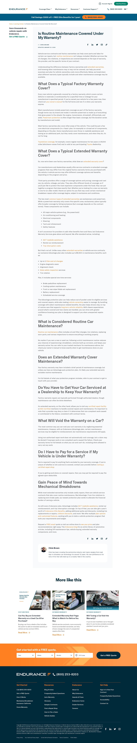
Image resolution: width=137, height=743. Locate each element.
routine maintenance (64, 56)
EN (125, 9)
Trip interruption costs (52, 246)
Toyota (89, 144)
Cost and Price (23, 612)
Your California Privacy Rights (32, 737)
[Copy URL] (106, 45)
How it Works (21, 697)
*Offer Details (73, 737)
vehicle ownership (76, 302)
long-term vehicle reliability (72, 307)
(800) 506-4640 (95, 17)
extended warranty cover (93, 161)
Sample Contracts (50, 704)
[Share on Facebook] (88, 45)
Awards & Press (78, 697)
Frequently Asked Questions (54, 693)
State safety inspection (49, 270)
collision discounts (65, 513)
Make (39, 655)
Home (11, 24)
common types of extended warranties (64, 199)
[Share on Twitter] (97, 45)
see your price (86, 524)
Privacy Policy (20, 737)
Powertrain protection (51, 118)
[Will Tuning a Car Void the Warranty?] (102, 600)
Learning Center (18, 24)
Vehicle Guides (49, 716)
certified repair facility (97, 406)
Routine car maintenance (48, 332)
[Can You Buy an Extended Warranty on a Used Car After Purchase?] (34, 600)
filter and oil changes (54, 261)
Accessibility (104, 699)
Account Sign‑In (107, 3)
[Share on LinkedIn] (92, 45)
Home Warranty (22, 707)
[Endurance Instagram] (119, 729)
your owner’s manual (54, 102)
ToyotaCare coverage (46, 142)
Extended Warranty (59, 612)
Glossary (47, 701)
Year (19, 655)
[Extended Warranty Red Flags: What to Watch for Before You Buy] (68, 600)
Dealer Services (78, 704)
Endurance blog (71, 527)
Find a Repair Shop (51, 708)
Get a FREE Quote (17, 37)
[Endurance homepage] (18, 9)
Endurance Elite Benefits (55, 511)
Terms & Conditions (63, 737)
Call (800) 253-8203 (24, 689)
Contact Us (104, 703)
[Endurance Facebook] (106, 729)
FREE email (50, 524)
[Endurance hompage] (34, 674)
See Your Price (121, 3)
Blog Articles (49, 689)
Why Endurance (77, 693)
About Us (75, 689)
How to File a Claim (51, 712)
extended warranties (96, 67)
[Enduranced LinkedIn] (110, 729)
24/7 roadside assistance (53, 240)
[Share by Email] (102, 45)
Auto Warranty (49, 697)
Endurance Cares (78, 701)
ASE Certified (45, 409)
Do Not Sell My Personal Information (49, 737)
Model (59, 655)
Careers (75, 708)
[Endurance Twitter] (115, 729)
